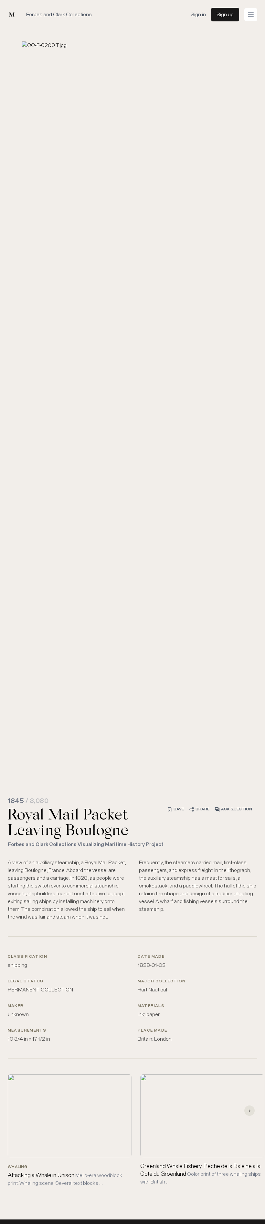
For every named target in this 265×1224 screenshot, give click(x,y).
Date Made (151, 957)
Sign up (225, 14)
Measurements (27, 1031)
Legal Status (25, 981)
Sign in (198, 14)
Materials (151, 1006)
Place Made (152, 1031)
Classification (27, 957)
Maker (16, 1006)
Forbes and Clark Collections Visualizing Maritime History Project (86, 844)
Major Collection (162, 981)
